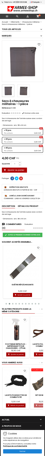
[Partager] (12, 178)
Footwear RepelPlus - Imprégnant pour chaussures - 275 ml (15, 346)
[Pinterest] (21, 178)
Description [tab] (8, 206)
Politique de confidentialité (15, 446)
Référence (6, 108)
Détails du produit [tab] (28, 206)
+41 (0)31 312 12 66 (19, 2)
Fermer (23, 451)
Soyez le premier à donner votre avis (24, 235)
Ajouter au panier (14, 170)
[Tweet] (16, 178)
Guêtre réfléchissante (22, 284)
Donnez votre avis (31, 113)
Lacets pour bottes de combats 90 (16, 396)
